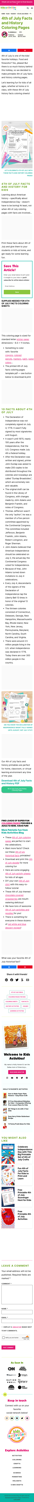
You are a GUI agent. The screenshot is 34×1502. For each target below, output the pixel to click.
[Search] (28, 8)
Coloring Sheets (11, 1001)
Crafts (17, 1464)
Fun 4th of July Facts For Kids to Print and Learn (23, 1173)
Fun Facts (25, 1001)
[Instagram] (7, 1078)
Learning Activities (17, 1011)
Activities (17, 1456)
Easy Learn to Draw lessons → (22, 3)
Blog (7, 13)
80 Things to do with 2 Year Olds (18, 1110)
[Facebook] (17, 1078)
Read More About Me (17, 1072)
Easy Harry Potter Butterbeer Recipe (19, 1117)
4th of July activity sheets (18, 873)
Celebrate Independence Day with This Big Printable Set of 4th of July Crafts (25, 1153)
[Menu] (32, 8)
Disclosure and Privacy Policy (13, 1497)
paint (24, 359)
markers (17, 359)
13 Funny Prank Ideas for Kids (19, 1124)
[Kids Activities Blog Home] (8, 8)
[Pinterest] (27, 1078)
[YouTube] (12, 1078)
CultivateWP (17, 1499)
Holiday (13, 13)
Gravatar (17, 1327)
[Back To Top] (5, 1394)
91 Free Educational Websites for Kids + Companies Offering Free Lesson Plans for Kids (19, 1103)
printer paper (23, 339)
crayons (9, 355)
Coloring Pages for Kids (17, 997)
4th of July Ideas (22, 13)
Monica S (13, 32)
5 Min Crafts (17, 1485)
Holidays (17, 1481)
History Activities (12, 1006)
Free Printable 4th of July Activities (24, 1215)
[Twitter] (22, 1078)
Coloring (17, 1460)
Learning (17, 1468)
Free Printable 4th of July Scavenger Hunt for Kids (24, 1195)
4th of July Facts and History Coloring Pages (17, 789)
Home (3, 13)
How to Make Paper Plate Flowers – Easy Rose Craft (17, 1094)
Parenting (17, 1477)
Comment (7, 1284)
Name (5, 1309)
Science (17, 1473)
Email (5, 1317)
